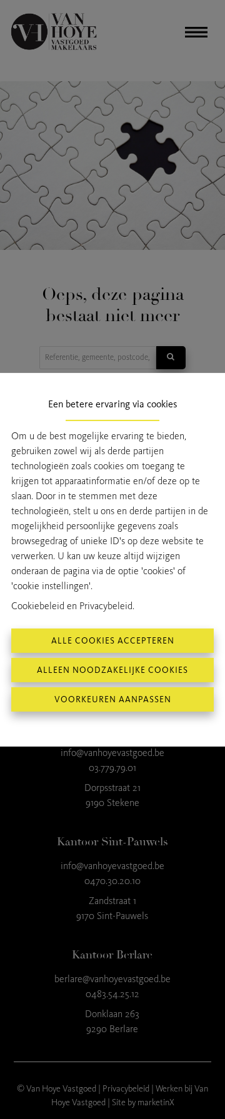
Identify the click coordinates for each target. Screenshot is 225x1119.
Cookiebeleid (37, 606)
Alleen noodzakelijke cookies (112, 670)
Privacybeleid (105, 606)
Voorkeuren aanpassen (112, 699)
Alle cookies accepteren (112, 640)
